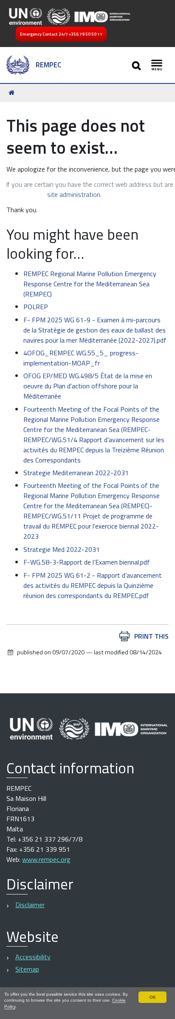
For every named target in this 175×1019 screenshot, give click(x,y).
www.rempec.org (46, 859)
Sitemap (27, 969)
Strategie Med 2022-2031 (61, 549)
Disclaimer (30, 905)
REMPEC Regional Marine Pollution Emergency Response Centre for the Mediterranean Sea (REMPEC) (89, 284)
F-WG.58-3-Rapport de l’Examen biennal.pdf (86, 562)
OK (153, 997)
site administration (73, 194)
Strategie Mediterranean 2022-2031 (76, 473)
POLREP (35, 307)
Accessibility (33, 957)
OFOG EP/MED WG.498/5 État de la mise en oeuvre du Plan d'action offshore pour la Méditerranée (87, 386)
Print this (151, 636)
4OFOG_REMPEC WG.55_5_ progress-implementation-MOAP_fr (80, 358)
